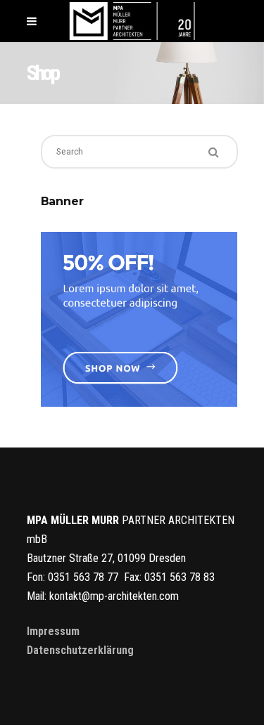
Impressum (53, 631)
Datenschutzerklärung (80, 650)
